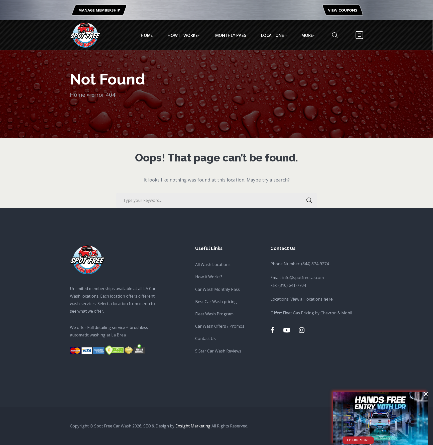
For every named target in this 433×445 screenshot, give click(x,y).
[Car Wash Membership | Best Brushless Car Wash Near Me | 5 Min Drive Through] (85, 35)
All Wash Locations (213, 264)
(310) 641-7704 (292, 285)
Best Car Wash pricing (216, 301)
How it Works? (208, 277)
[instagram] (301, 330)
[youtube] (286, 330)
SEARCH (309, 200)
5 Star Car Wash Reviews (218, 351)
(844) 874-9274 (315, 263)
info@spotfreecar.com (303, 277)
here (328, 299)
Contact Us (205, 338)
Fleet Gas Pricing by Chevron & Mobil (317, 313)
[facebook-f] (272, 330)
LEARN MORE (358, 440)
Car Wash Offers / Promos (219, 326)
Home (77, 94)
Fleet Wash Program (214, 314)
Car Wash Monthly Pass (217, 289)
